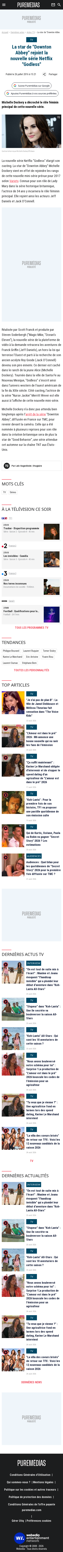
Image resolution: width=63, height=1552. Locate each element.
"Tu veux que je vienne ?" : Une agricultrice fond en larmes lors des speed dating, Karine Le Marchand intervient (42, 1110)
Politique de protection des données (30, 1497)
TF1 (10, 518)
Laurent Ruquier (31, 650)
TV (4, 492)
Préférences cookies (39, 1520)
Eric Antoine (32, 656)
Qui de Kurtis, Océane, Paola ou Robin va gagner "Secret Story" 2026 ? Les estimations (43, 838)
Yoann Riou (47, 656)
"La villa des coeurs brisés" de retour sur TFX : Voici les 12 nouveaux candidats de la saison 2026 (43, 1141)
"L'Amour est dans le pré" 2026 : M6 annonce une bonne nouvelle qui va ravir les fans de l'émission (42, 739)
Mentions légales (43, 1482)
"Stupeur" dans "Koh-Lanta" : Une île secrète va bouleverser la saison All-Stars (43, 1012)
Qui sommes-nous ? (18, 1482)
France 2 (12, 546)
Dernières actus (17, 32)
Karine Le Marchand (12, 656)
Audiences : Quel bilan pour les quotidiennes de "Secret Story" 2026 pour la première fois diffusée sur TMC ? (43, 868)
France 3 (12, 573)
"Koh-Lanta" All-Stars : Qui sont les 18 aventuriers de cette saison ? (42, 1039)
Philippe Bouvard (11, 650)
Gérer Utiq (18, 1520)
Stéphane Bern (29, 663)
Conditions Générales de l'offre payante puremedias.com (31, 1507)
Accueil (5, 32)
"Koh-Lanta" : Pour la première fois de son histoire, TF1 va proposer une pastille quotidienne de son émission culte (42, 807)
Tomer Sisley (49, 650)
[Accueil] (29, 4)
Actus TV (31, 32)
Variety (13, 181)
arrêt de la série (36, 414)
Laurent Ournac (10, 663)
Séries (13, 492)
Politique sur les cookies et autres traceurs (30, 1489)
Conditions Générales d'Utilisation (30, 1475)
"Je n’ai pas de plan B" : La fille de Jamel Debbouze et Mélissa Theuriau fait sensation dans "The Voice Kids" (42, 707)
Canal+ (12, 601)
